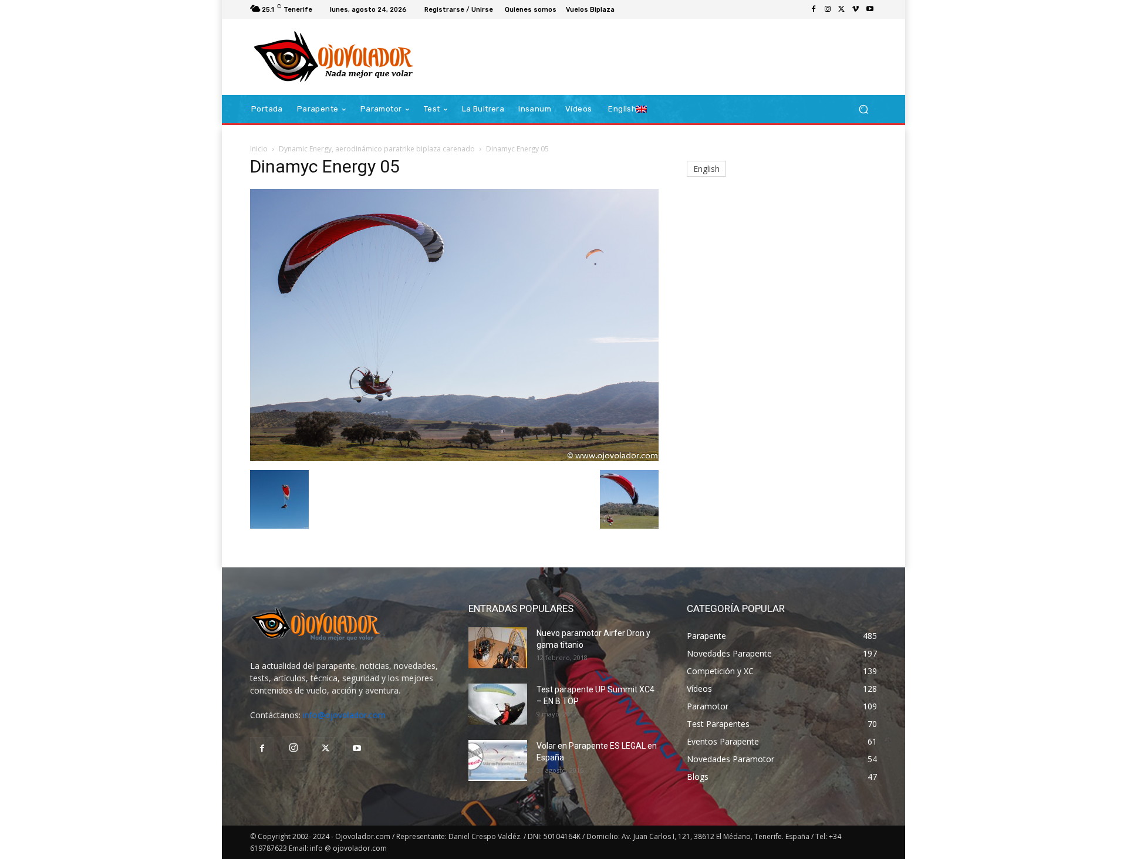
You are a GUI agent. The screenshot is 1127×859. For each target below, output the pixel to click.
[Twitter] (842, 9)
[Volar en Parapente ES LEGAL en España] (497, 760)
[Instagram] (828, 9)
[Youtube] (870, 9)
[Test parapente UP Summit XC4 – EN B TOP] (497, 704)
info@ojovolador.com (344, 715)
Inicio (259, 149)
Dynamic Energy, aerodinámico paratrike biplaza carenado (377, 149)
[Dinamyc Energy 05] (454, 458)
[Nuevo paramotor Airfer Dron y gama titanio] (497, 647)
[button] (863, 109)
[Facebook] (814, 9)
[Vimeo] (856, 9)
